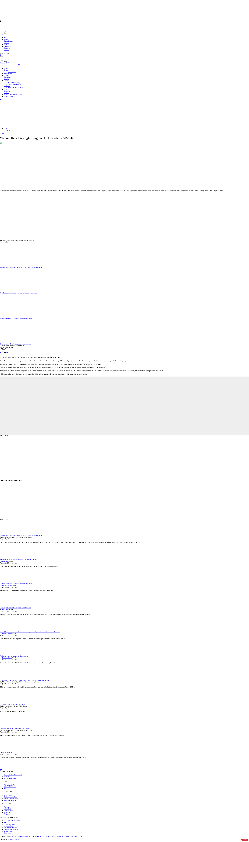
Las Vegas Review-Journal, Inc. (21, 836)
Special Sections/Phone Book (13, 94)
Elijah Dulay (6, 561)
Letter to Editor (8, 810)
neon (5, 822)
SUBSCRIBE (245, 839)
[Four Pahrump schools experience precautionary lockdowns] (10, 558)
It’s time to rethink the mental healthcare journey (14, 728)
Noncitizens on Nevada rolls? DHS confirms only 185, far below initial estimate (24, 680)
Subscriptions (8, 795)
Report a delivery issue (11, 798)
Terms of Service (49, 836)
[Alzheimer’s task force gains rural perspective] (10, 654)
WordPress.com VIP (14, 839)
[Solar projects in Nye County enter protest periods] (10, 606)
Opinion (6, 43)
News (5, 37)
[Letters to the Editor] (10, 751)
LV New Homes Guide (11, 829)
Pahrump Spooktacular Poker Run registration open (16, 583)
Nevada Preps (12, 72)
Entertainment (8, 41)
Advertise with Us (9, 785)
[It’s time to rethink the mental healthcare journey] (10, 727)
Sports (6, 39)
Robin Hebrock (7, 585)
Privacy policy (37, 836)
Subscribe (7, 91)
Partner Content (9, 96)
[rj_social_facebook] (0, 99)
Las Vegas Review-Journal (12, 820)
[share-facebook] (0, 352)
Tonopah (6, 44)
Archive (6, 89)
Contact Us (7, 809)
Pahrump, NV (4, 63)
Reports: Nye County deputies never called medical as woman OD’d (21, 535)
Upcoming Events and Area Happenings (12, 704)
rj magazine (7, 833)
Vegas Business (8, 826)
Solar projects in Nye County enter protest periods (15, 608)
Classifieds (7, 46)
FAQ (5, 788)
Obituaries (7, 48)
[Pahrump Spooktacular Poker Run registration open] (10, 582)
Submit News (8, 812)
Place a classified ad (10, 787)
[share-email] (7, 352)
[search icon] (0, 55)
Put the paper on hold (10, 797)
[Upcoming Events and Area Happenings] (10, 702)
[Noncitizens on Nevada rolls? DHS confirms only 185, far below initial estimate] (10, 678)
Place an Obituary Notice (15, 87)
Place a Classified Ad (14, 84)
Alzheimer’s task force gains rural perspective (14, 656)
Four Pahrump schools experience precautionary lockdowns (18, 559)
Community (7, 77)
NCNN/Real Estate (14, 82)
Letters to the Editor (6, 752)
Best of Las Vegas (9, 824)
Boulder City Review (10, 827)
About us (7, 807)
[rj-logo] (19, 30)
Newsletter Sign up (10, 800)
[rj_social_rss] (1, 99)
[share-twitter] (4, 352)
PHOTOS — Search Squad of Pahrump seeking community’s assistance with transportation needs (30, 632)
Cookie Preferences (63, 836)
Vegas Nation (8, 831)
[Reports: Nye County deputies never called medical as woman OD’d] (10, 533)
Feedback (7, 814)
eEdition (6, 50)
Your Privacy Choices (77, 836)
